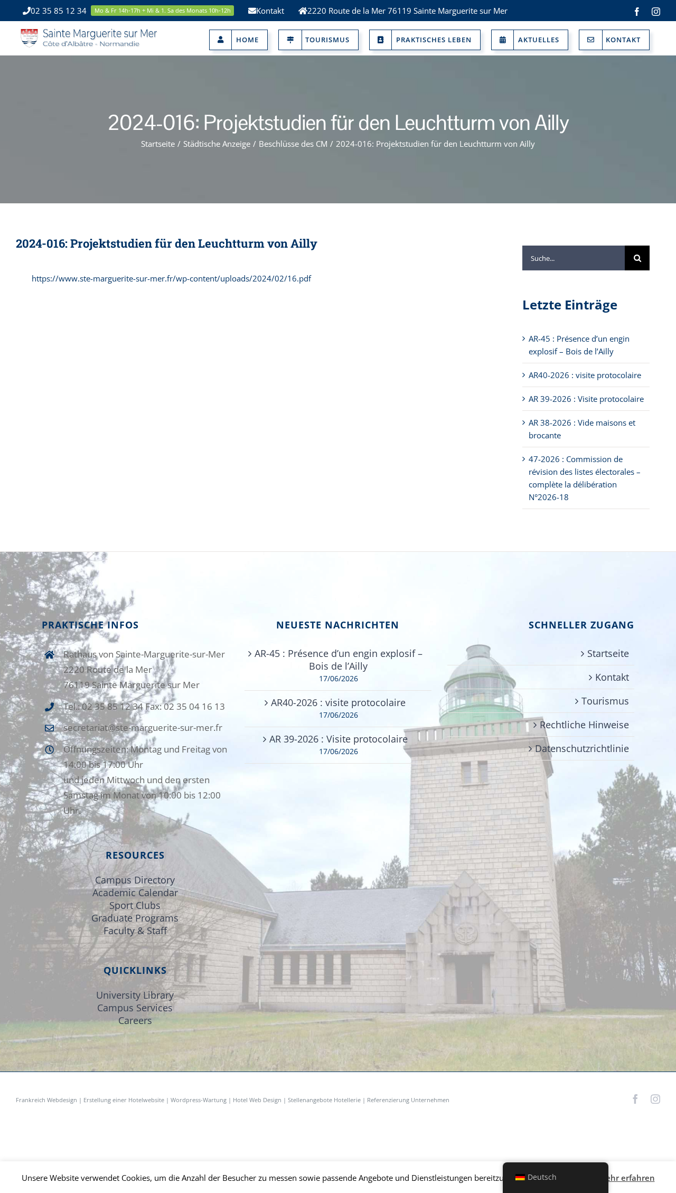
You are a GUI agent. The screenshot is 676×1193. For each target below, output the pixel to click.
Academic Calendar (135, 892)
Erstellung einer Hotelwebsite (123, 1100)
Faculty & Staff (135, 930)
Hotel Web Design (257, 1100)
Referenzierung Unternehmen (408, 1100)
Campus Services (135, 1007)
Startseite (608, 653)
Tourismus (605, 700)
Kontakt (612, 677)
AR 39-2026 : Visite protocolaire (586, 398)
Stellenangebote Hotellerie (324, 1100)
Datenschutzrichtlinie (582, 748)
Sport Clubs (135, 905)
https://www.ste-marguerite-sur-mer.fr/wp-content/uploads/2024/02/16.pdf (171, 278)
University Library (135, 995)
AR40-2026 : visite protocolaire (585, 375)
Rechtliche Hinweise (584, 724)
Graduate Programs (135, 918)
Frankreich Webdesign (47, 1100)
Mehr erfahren (626, 1177)
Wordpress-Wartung (199, 1100)
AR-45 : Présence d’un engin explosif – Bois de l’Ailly (338, 659)
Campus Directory (135, 879)
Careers (135, 1020)
